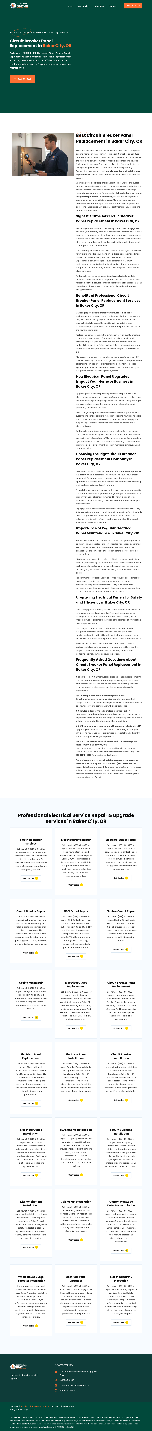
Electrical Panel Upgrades (76, 1279)
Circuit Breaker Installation (121, 1056)
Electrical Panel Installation (76, 1056)
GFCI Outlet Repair (76, 911)
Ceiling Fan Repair (31, 983)
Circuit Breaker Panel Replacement (121, 984)
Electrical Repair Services (31, 841)
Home (70, 6)
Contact (113, 6)
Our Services (84, 6)
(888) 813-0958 (133, 6)
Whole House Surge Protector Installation (31, 1279)
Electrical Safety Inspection (121, 1279)
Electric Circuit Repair (121, 911)
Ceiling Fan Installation (76, 1202)
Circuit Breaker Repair (30, 911)
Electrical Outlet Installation (31, 1131)
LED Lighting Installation (76, 1130)
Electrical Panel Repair (76, 840)
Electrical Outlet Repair (121, 840)
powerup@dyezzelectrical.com (74, 1385)
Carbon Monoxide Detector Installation (121, 1203)
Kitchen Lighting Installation (31, 1203)
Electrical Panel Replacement (31, 1056)
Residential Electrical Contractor (35, 1406)
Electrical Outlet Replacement (76, 984)
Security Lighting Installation (121, 1131)
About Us (99, 6)
